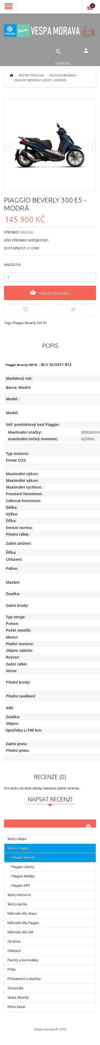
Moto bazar (16, 1006)
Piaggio (26, 232)
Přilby (11, 969)
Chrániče (14, 941)
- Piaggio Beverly (21, 857)
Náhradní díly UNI (20, 932)
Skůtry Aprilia (17, 904)
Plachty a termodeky (22, 960)
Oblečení (14, 951)
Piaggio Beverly (62, 75)
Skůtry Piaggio (31, 75)
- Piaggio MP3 (18, 885)
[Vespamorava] (50, 30)
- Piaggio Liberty (20, 867)
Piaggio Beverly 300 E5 (30, 323)
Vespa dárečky (18, 997)
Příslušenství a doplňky (24, 979)
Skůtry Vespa (16, 839)
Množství (12, 265)
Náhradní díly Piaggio (23, 923)
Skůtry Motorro (19, 895)
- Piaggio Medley (21, 876)
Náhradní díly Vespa (22, 913)
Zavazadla (15, 988)
